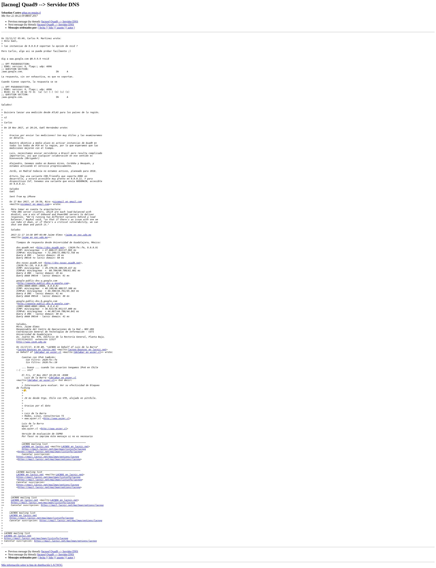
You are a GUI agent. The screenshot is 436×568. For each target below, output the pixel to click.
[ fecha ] (42, 27)
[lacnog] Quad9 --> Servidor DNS (59, 21)
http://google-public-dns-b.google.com (43, 303)
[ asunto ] (60, 27)
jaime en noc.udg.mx (78, 234)
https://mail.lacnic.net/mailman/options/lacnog (47, 456)
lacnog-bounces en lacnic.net (37, 349)
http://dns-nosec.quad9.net (62, 263)
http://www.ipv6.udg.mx (31, 342)
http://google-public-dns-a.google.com (43, 283)
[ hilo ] (51, 27)
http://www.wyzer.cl (56, 418)
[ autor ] (70, 27)
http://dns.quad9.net (50, 247)
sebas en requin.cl (31, 12)
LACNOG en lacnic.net (35, 446)
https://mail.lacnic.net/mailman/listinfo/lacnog (54, 449)
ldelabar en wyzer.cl (47, 352)
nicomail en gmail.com (67, 201)
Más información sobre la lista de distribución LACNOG (32, 565)
